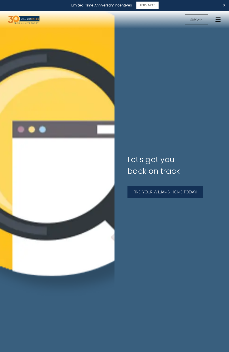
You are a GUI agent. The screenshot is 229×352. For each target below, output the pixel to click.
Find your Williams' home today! (165, 192)
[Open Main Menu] (218, 19)
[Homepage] (28, 19)
